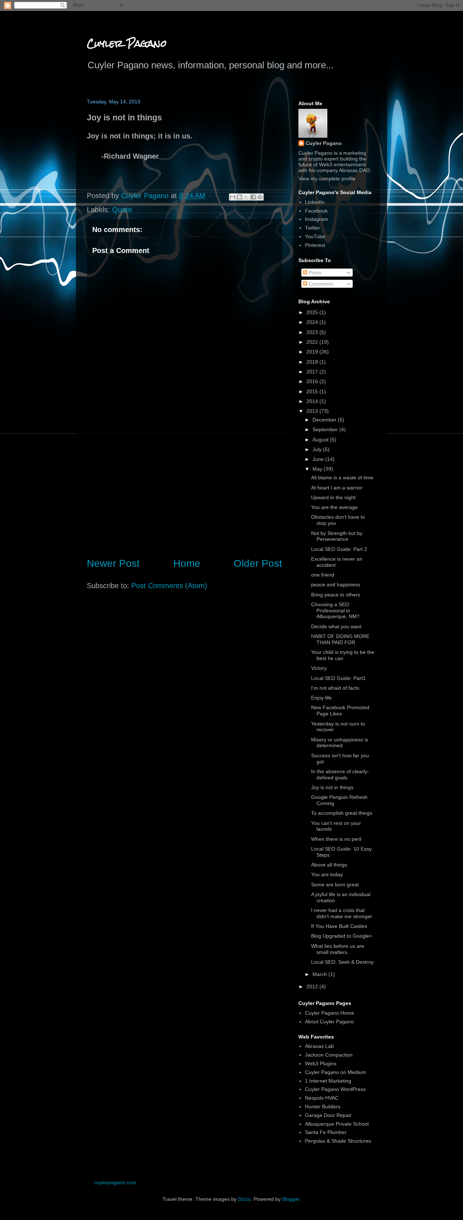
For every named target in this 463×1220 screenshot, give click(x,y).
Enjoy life (321, 698)
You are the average (334, 507)
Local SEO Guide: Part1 (338, 678)
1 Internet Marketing (328, 1081)
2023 (312, 332)
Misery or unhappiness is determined (339, 743)
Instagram (316, 219)
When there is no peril (336, 839)
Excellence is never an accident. (336, 562)
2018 (312, 362)
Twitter (312, 228)
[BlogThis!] (239, 197)
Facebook (316, 211)
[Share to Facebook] (253, 197)
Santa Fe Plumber (326, 1132)
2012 (312, 986)
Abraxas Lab (319, 1046)
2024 (312, 322)
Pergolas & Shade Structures (338, 1141)
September (326, 429)
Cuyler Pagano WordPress (335, 1089)
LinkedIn (314, 202)
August (321, 439)
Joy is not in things (332, 787)
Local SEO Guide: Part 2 (339, 549)
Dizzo (244, 1199)
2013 (312, 411)
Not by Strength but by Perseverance (336, 536)
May (318, 469)
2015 (312, 391)
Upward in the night (333, 497)
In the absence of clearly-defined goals (340, 774)
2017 (312, 371)
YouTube (315, 236)
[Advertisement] (184, 491)
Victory (319, 668)
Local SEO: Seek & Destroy (342, 962)
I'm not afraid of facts (335, 688)
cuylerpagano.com (115, 1182)
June (319, 459)
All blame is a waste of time (342, 477)
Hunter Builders (322, 1106)
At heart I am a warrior (336, 488)
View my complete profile (327, 178)
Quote (122, 210)
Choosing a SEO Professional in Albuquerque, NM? (335, 611)
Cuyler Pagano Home (329, 1013)
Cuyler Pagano (127, 43)
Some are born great (335, 884)
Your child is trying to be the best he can (342, 655)
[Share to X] (246, 197)
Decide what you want (336, 626)
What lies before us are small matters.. (337, 949)
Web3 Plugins (320, 1063)
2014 (312, 401)
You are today (327, 874)
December (325, 420)
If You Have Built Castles (339, 926)
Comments (320, 284)
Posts (314, 272)
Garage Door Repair (328, 1115)
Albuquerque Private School (337, 1124)
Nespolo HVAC (322, 1098)
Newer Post (113, 563)
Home (186, 563)
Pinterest (315, 245)
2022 (312, 342)
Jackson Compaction (329, 1055)
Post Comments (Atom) (169, 586)
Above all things (329, 865)
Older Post (258, 563)
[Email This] (232, 197)
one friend (322, 575)
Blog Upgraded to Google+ (341, 936)
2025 (312, 312)
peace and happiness (335, 584)
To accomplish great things (341, 813)
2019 (312, 352)
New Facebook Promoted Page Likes (340, 710)
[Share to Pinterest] (260, 197)
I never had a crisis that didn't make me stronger (341, 913)
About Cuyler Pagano (329, 1021)
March (320, 974)
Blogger (291, 1199)
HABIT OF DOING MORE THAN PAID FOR (340, 639)
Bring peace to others (335, 595)
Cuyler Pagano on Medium (335, 1072)
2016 (312, 381)
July (318, 449)
